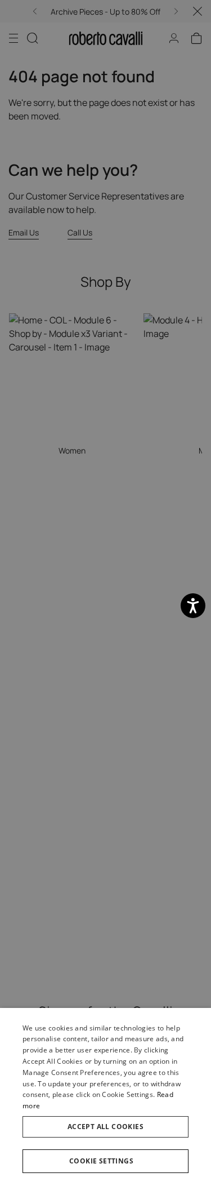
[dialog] (105, 1097)
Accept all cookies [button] (105, 1126)
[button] (105, 1161)
